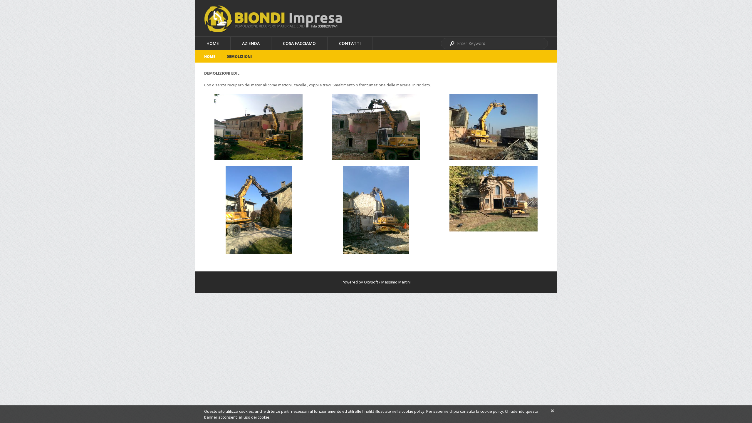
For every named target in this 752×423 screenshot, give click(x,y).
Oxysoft (371, 282)
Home (213, 43)
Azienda (251, 43)
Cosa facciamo (299, 43)
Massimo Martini (396, 282)
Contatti (350, 43)
